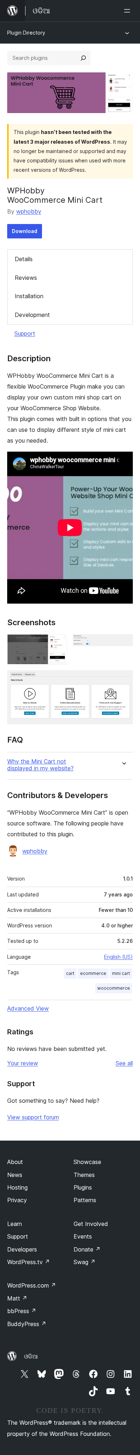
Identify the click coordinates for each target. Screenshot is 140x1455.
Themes (84, 1174)
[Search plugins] (83, 58)
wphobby (28, 211)
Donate (87, 1249)
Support (24, 333)
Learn (14, 1223)
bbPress (21, 1311)
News (14, 1174)
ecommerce (93, 973)
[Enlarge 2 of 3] (123, 644)
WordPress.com (31, 1285)
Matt (17, 1298)
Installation (29, 296)
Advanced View (28, 1008)
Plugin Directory (26, 33)
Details (24, 259)
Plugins (83, 1187)
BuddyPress (26, 1324)
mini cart (121, 973)
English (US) (118, 957)
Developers (22, 1249)
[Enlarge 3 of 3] (123, 680)
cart (70, 973)
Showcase (87, 1161)
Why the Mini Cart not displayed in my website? (40, 765)
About (15, 1161)
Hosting (17, 1187)
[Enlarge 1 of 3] (57, 644)
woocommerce (113, 988)
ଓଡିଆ (31, 1356)
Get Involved (91, 1223)
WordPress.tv (28, 1262)
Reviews (26, 277)
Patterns (85, 1200)
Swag (84, 1262)
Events (83, 1236)
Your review (22, 1063)
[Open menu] (128, 11)
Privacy (17, 1200)
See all (124, 1063)
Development (32, 314)
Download (24, 231)
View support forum (33, 1117)
